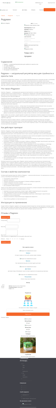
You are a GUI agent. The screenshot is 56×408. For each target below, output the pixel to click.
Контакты (42, 10)
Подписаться (28, 314)
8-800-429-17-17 (39, 2)
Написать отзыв (36, 25)
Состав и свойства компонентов (11, 68)
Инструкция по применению (10, 69)
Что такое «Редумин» (9, 65)
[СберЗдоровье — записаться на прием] (19, 2)
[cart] (49, 9)
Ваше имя (3, 226)
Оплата (33, 10)
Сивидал (28, 333)
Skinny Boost (28, 321)
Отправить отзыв (6, 242)
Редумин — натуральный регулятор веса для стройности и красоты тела (21, 64)
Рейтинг (3, 239)
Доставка (24, 10)
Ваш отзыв (3, 235)
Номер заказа (4, 220)
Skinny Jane (28, 327)
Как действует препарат (9, 67)
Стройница (28, 354)
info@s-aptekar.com (27, 396)
